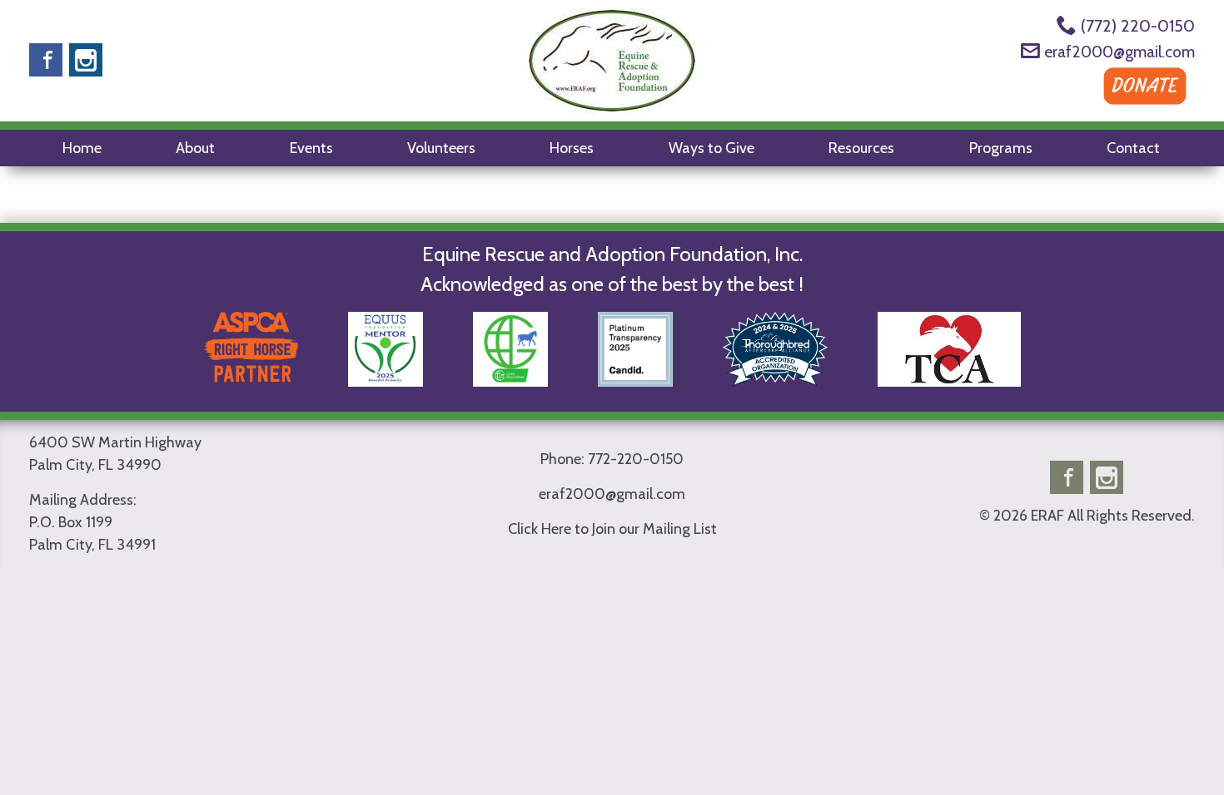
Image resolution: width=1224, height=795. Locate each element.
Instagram (85, 60)
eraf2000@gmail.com (1119, 52)
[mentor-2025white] (385, 380)
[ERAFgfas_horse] (510, 380)
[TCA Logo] (949, 380)
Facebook (45, 60)
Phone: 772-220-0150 (612, 459)
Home (82, 148)
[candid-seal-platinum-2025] (635, 380)
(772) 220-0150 (1138, 26)
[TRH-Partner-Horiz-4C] (251, 380)
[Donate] (1145, 106)
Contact (1133, 148)
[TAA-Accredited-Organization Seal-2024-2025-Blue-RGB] (775, 380)
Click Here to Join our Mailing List (612, 529)
